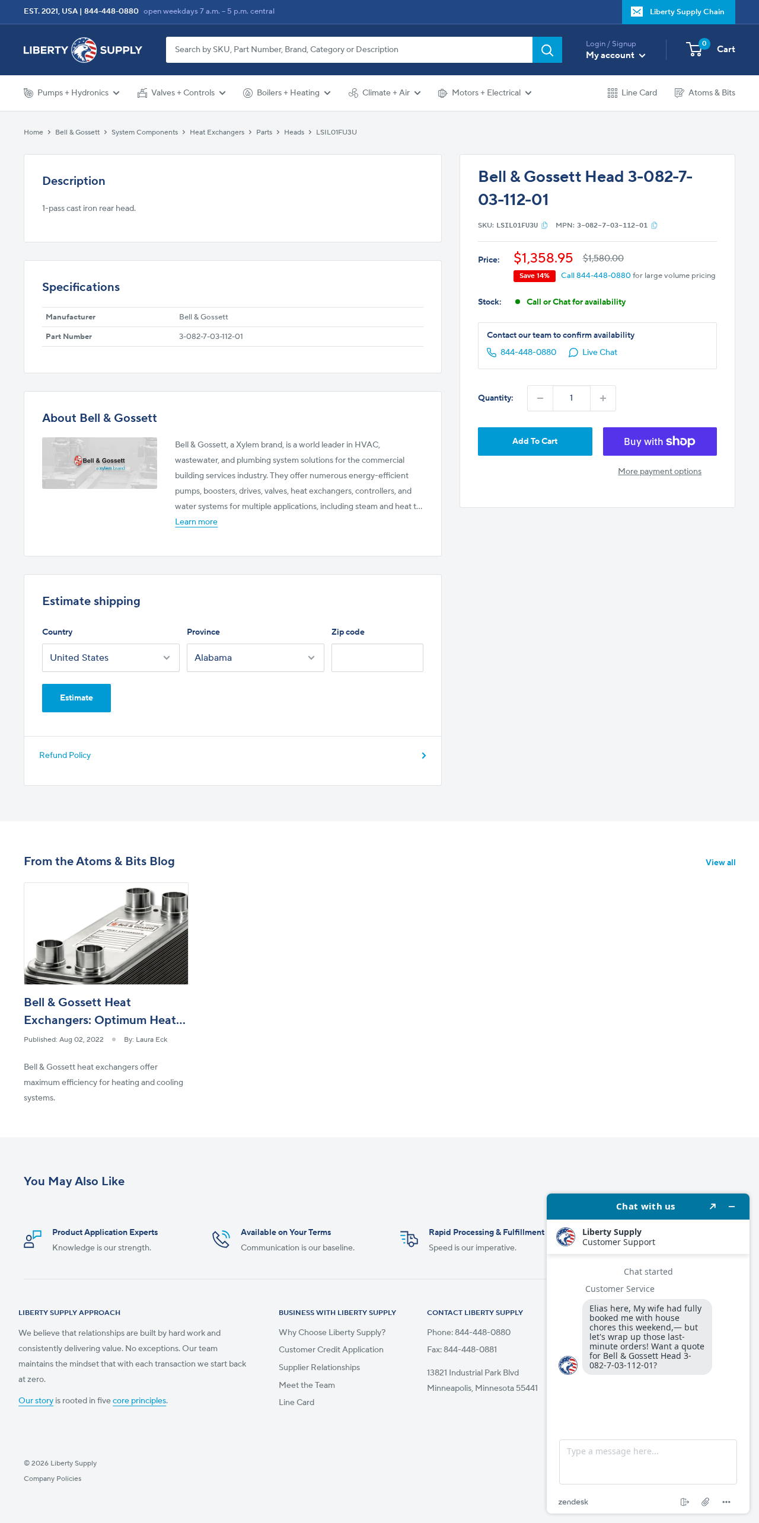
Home (33, 132)
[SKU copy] (544, 225)
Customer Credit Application (331, 1350)
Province (203, 632)
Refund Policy (65, 755)
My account (611, 55)
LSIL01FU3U (336, 132)
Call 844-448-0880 (596, 275)
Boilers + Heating (288, 93)
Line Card (639, 93)
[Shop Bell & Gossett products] (99, 463)
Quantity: (496, 398)
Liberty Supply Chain (687, 12)
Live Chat (599, 352)
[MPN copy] (654, 225)
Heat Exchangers (217, 132)
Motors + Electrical (486, 93)
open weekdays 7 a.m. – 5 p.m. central (209, 11)
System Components (144, 132)
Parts (264, 132)
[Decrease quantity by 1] (540, 398)
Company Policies (52, 1478)
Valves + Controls (183, 93)
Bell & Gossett (77, 132)
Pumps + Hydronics (73, 93)
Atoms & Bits (711, 93)
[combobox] (349, 50)
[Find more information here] (648, 1353)
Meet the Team (307, 1385)
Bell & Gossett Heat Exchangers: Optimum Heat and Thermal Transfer (100, 1020)
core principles (139, 1401)
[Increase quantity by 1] (603, 398)
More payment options (659, 471)
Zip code (348, 632)
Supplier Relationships (319, 1367)
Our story (35, 1401)
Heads (294, 132)
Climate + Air (386, 93)
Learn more (196, 522)
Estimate (76, 698)
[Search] (547, 50)
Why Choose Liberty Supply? (332, 1332)
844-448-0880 (111, 11)
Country (57, 632)
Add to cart (534, 441)
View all (722, 863)
